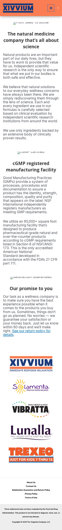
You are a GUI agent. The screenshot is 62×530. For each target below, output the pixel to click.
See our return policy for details (27, 333)
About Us (31, 482)
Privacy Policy (31, 494)
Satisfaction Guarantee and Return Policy (31, 490)
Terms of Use (31, 497)
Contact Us (31, 486)
